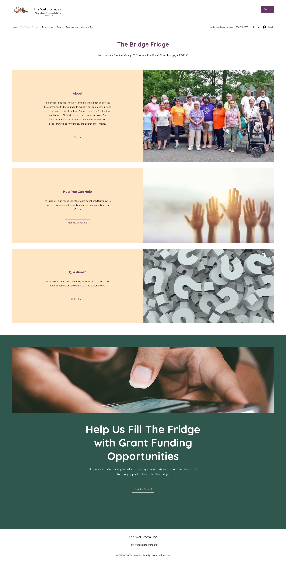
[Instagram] (258, 27)
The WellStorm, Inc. (48, 9)
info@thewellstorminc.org (221, 27)
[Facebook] (253, 27)
